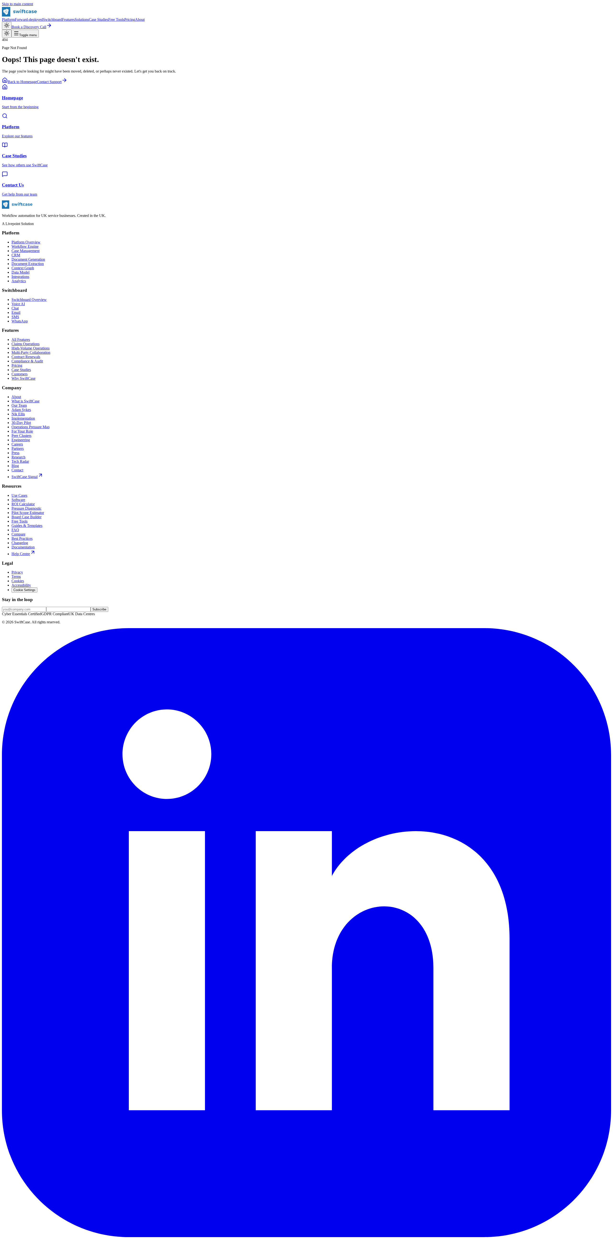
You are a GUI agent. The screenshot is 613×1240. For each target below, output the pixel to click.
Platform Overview (25, 242)
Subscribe (99, 609)
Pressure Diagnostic (26, 508)
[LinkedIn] (306, 1236)
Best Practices (22, 538)
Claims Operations (25, 344)
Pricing (129, 19)
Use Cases (19, 495)
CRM (15, 255)
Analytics (18, 281)
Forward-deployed (29, 19)
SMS (15, 317)
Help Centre (20, 554)
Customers (19, 374)
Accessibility (21, 585)
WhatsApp (19, 321)
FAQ (15, 530)
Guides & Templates (26, 526)
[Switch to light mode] (6, 26)
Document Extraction (27, 264)
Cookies (17, 581)
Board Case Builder (26, 517)
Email (15, 312)
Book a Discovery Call (28, 27)
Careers (17, 444)
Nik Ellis (18, 414)
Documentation (23, 547)
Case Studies (98, 19)
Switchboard (52, 19)
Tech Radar (20, 461)
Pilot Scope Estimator (27, 513)
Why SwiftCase (23, 378)
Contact (17, 470)
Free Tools (116, 19)
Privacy (17, 572)
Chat (15, 308)
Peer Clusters (21, 436)
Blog (15, 466)
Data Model (20, 272)
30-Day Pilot (21, 423)
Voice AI (18, 304)
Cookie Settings (24, 590)
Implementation (23, 418)
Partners (17, 448)
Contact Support (49, 82)
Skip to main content (17, 4)
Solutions (82, 19)
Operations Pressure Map (30, 427)
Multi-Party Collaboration (30, 352)
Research (18, 457)
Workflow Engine (25, 246)
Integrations (20, 277)
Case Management (25, 251)
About (140, 19)
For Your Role (22, 431)
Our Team (19, 405)
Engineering (20, 440)
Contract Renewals (25, 357)
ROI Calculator (23, 504)
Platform (8, 19)
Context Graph (22, 268)
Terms (16, 577)
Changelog (19, 543)
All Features (20, 340)
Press (15, 453)
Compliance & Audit (27, 361)
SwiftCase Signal (24, 477)
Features (68, 19)
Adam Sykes (21, 410)
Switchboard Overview (29, 300)
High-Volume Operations (30, 348)
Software (18, 500)
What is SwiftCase (25, 401)
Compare (18, 534)
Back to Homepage (22, 82)
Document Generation (28, 259)
